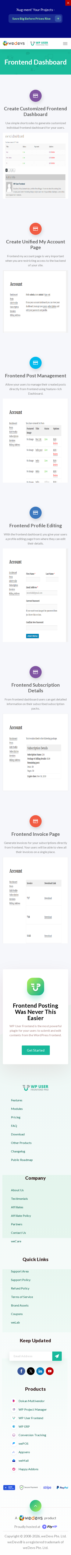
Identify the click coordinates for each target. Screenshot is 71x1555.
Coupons (17, 1314)
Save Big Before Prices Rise (31, 18)
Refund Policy (20, 1288)
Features (16, 1100)
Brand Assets (20, 1305)
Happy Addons (28, 1469)
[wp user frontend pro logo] (39, 43)
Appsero (24, 1452)
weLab (15, 1322)
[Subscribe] (57, 1356)
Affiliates (17, 1207)
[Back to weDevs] (14, 43)
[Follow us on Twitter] (31, 1371)
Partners (16, 1224)
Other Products (21, 1142)
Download (18, 1134)
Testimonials (19, 1198)
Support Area (20, 1271)
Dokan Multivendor (32, 1401)
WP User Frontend (31, 1418)
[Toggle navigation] (65, 43)
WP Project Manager (33, 1409)
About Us (17, 1190)
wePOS (23, 1443)
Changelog (18, 1151)
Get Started (36, 1050)
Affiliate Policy (21, 1215)
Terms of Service (22, 1297)
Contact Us (18, 1232)
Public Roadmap (22, 1160)
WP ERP (24, 1426)
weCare (16, 1241)
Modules (17, 1108)
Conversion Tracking (32, 1435)
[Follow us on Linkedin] (40, 1371)
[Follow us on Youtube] (50, 1371)
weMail (24, 1460)
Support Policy (20, 1280)
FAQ (14, 1125)
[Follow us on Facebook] (21, 1371)
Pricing (15, 1117)
